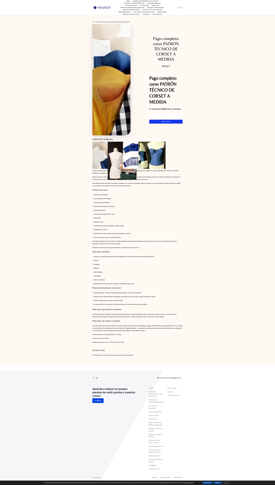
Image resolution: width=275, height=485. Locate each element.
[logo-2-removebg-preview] (102, 7)
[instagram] (97, 378)
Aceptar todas (207, 482)
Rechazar (218, 482)
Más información (190, 482)
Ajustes (226, 482)
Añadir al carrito (165, 122)
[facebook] (93, 378)
